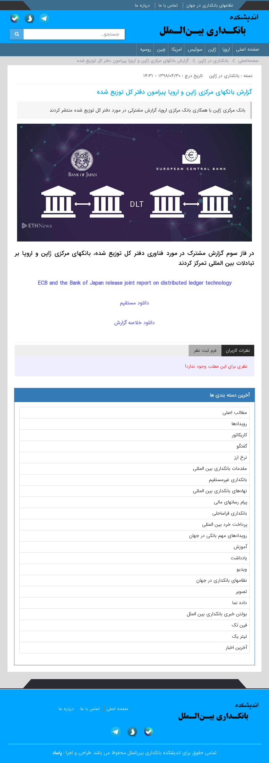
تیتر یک (239, 636)
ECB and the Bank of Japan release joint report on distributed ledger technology (135, 283)
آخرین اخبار (236, 647)
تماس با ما (168, 5)
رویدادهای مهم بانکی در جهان (218, 535)
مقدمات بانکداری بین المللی (220, 468)
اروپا (227, 49)
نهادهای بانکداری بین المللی (220, 491)
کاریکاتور (239, 435)
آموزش (240, 546)
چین (162, 49)
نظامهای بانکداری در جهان (210, 5)
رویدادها (239, 423)
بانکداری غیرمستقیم (228, 479)
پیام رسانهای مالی (230, 502)
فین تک (239, 625)
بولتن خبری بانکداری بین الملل (217, 614)
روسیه (146, 49)
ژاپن (213, 49)
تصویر (241, 591)
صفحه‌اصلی (248, 61)
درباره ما (143, 5)
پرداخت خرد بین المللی (224, 524)
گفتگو (242, 446)
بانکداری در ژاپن (213, 61)
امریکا (177, 49)
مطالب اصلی (234, 412)
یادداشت (239, 558)
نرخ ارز (240, 457)
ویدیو (242, 569)
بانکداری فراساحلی (229, 513)
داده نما (239, 602)
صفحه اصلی (248, 49)
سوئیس (196, 49)
